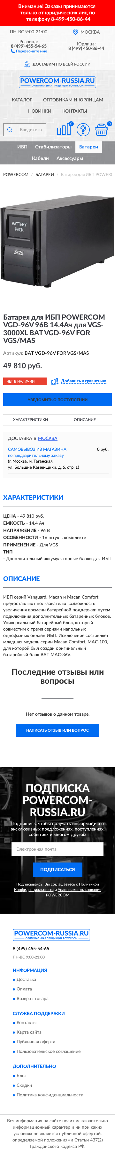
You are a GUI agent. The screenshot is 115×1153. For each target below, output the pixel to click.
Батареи (88, 147)
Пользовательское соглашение (48, 1052)
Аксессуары (70, 158)
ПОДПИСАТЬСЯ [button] (57, 870)
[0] (101, 129)
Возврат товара (33, 999)
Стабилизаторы (53, 147)
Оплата (24, 989)
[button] (29, 51)
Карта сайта (29, 1032)
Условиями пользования (79, 890)
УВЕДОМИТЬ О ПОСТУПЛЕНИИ (58, 400)
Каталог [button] (22, 100)
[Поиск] (9, 129)
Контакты (74, 111)
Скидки (24, 1085)
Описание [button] (85, 420)
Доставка (26, 979)
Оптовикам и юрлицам (73, 100)
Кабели (40, 158)
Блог (22, 1076)
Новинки (39, 111)
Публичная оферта (36, 1042)
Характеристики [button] (30, 420)
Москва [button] (47, 438)
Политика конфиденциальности (50, 1095)
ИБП (22, 147)
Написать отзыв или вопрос (57, 730)
